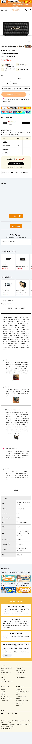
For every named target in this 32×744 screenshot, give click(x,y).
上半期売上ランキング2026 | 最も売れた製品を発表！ (23, 584)
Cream (19, 78)
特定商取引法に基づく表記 (22, 700)
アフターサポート (20, 672)
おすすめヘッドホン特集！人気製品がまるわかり (8, 584)
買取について (19, 668)
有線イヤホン (4, 670)
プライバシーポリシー (21, 696)
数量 (2, 83)
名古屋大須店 (6, 149)
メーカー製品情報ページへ (7, 300)
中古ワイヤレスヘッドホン (7, 681)
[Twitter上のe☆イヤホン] (5, 713)
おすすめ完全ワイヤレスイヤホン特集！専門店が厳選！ (23, 573)
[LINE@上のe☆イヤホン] (9, 713)
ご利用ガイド (7, 655)
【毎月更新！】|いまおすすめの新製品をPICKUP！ (8, 573)
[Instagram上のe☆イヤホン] (16, 713)
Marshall (4, 51)
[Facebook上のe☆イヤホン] (12, 713)
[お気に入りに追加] (28, 94)
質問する (14, 226)
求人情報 (3, 692)
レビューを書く (17, 216)
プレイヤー (3, 677)
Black (4, 78)
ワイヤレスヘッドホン (6, 672)
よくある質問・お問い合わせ (22, 692)
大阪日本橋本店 (6, 145)
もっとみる (26, 123)
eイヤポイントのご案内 (6, 698)
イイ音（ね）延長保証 (21, 675)
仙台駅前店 (5, 153)
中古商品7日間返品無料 (21, 677)
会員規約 (18, 694)
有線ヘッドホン (4, 675)
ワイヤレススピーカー (14, 50)
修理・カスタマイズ (20, 670)
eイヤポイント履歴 (5, 696)
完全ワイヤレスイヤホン (6, 668)
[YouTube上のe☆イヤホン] (2, 713)
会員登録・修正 (4, 700)
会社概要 (3, 689)
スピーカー (3, 679)
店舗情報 (3, 694)
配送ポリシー (19, 705)
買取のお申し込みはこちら (16, 163)
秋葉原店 (5, 142)
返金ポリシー (19, 703)
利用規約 (18, 698)
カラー (2, 75)
